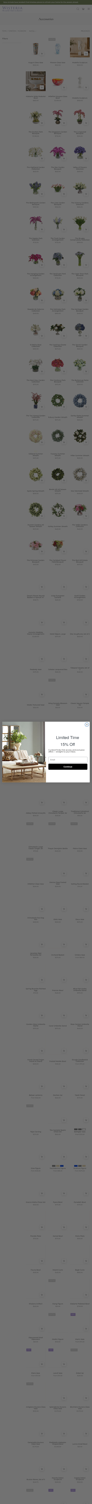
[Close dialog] (87, 725)
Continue (68, 766)
